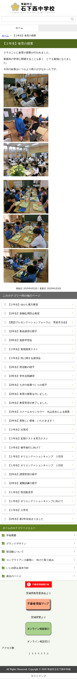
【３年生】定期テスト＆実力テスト (28, 438)
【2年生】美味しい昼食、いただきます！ (31, 420)
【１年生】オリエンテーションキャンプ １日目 (35, 465)
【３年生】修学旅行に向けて (24, 447)
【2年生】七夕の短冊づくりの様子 (27, 384)
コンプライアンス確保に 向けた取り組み (30, 559)
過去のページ (13, 576)
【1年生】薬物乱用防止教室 (24, 313)
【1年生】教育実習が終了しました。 (29, 402)
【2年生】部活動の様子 (21, 367)
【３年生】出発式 (18, 429)
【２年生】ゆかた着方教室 (23, 304)
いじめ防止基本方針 (17, 567)
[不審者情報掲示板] (38, 586)
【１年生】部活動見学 (20, 492)
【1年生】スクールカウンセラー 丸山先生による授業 (39, 411)
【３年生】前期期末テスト (23, 349)
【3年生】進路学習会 (20, 340)
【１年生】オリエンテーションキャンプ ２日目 (35, 456)
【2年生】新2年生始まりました (26, 518)
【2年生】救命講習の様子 (22, 331)
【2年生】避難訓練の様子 (22, 483)
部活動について (15, 551)
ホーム (19, 28)
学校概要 (11, 535)
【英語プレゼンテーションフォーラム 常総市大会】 (38, 322)
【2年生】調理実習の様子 (22, 474)
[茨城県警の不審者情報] (38, 610)
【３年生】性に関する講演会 (24, 358)
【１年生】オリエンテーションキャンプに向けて (35, 501)
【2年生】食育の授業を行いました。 (29, 393)
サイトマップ (38, 676)
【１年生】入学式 (18, 510)
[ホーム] (38, 8)
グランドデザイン (16, 543)
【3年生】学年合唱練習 (21, 375)
